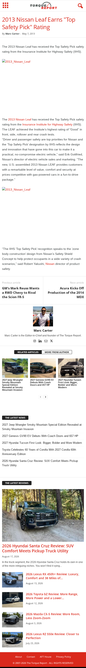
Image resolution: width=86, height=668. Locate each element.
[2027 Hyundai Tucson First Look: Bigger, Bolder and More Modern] (71, 368)
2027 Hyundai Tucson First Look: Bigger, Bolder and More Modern (69, 383)
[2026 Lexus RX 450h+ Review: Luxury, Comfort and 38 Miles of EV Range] (12, 580)
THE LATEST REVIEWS (16, 483)
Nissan (50, 263)
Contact (31, 656)
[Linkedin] (40, 341)
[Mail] (46, 341)
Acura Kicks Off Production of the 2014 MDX (66, 292)
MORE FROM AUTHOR (57, 352)
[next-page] (45, 397)
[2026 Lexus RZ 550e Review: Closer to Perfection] (12, 640)
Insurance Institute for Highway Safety (47, 124)
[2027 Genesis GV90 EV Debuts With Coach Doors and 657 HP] (43, 368)
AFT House (45, 656)
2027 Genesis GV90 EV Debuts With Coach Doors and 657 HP (42, 382)
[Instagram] (35, 341)
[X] (51, 341)
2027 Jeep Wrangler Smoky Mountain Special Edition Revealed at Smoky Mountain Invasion (12, 384)
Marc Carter (12, 33)
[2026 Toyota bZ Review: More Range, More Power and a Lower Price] (12, 600)
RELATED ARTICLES (28, 352)
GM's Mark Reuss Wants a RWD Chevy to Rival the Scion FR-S (20, 292)
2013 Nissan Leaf (19, 119)
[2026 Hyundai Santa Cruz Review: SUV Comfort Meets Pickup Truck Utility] (43, 515)
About (18, 656)
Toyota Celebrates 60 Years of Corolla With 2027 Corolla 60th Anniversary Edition (39, 452)
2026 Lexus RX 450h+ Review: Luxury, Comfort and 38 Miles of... (52, 576)
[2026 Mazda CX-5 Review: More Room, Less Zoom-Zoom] (12, 620)
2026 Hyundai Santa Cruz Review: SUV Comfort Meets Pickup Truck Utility (40, 463)
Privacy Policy (63, 656)
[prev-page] (40, 397)
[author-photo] (43, 316)
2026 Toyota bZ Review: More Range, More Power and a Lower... (52, 596)
